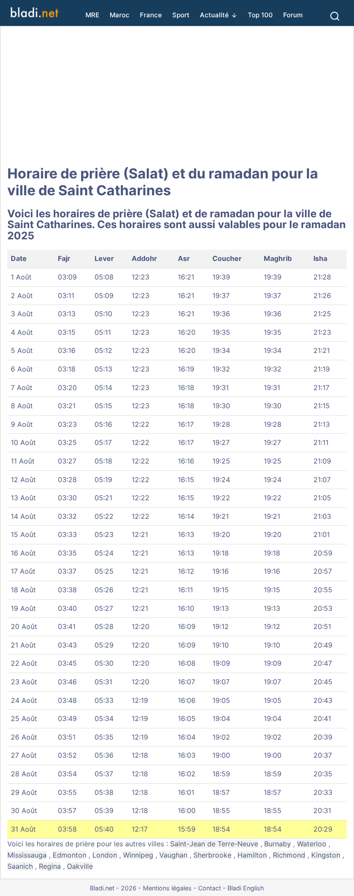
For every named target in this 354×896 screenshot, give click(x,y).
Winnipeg (138, 855)
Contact (209, 888)
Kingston (325, 855)
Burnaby (277, 843)
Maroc (120, 15)
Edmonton (69, 855)
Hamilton (252, 855)
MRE (92, 15)
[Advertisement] (177, 95)
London (104, 855)
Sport (181, 15)
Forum (293, 15)
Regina (50, 866)
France (151, 15)
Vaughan (173, 855)
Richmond (289, 855)
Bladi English (246, 888)
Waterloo (311, 843)
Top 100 (260, 15)
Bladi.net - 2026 (113, 888)
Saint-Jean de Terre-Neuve (214, 843)
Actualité (214, 15)
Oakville (80, 866)
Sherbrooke (212, 855)
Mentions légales (167, 888)
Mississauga (27, 855)
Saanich (20, 866)
